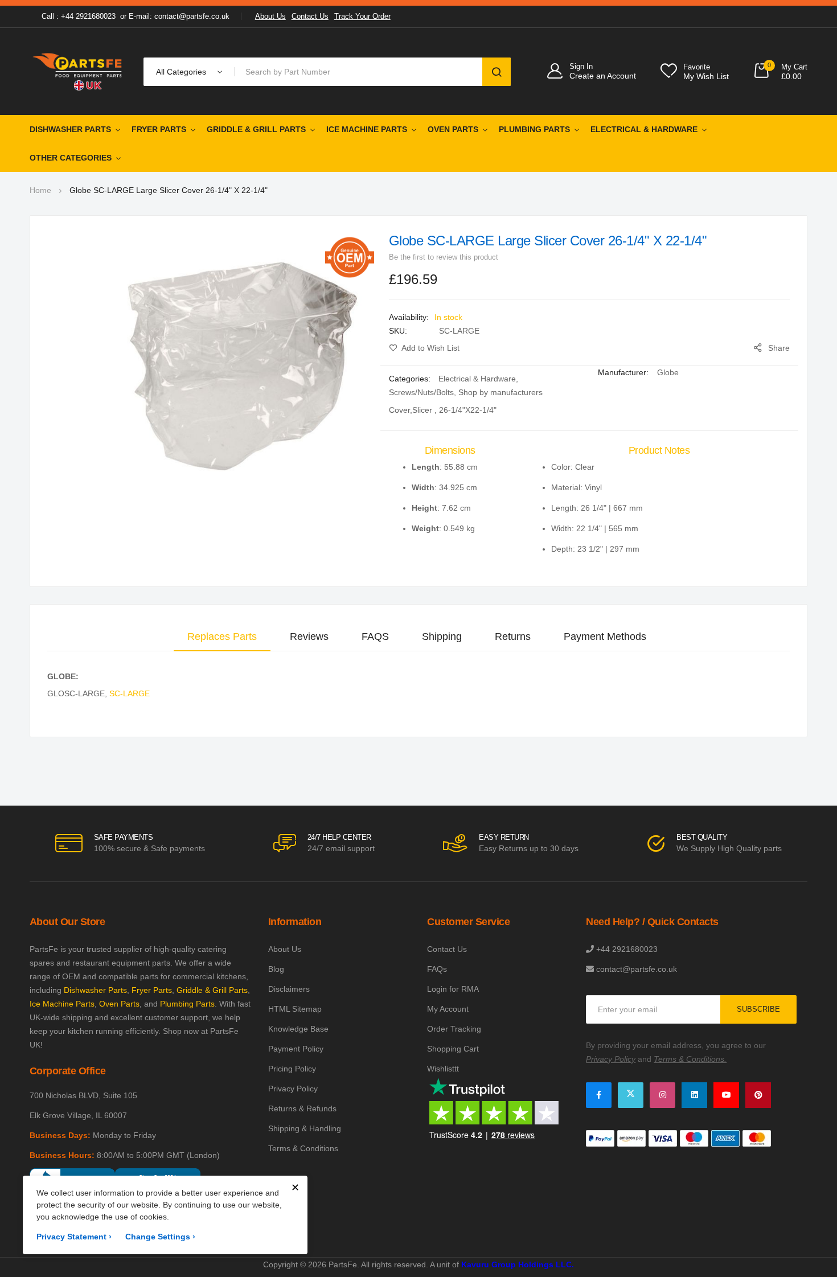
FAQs (437, 969)
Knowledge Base (298, 1028)
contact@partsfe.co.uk (636, 969)
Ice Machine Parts (366, 129)
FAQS (375, 636)
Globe (668, 372)
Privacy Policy (293, 1088)
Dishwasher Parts (70, 129)
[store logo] (78, 71)
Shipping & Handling (304, 1128)
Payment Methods (605, 636)
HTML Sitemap (295, 1008)
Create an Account (602, 76)
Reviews (309, 636)
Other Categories (71, 157)
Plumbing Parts (534, 129)
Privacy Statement (74, 1236)
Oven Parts (453, 129)
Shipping (442, 636)
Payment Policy (295, 1048)
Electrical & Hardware (644, 129)
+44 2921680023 (627, 949)
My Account (448, 1008)
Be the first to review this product (443, 257)
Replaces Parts (222, 636)
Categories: (411, 378)
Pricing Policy (292, 1068)
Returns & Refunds (302, 1108)
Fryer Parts (159, 129)
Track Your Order (362, 16)
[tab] (222, 636)
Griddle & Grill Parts (256, 129)
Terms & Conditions (303, 1148)
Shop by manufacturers (500, 392)
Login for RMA (453, 988)
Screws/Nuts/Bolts (421, 392)
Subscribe (758, 1009)
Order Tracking (454, 1028)
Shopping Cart (453, 1048)
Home (40, 190)
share (779, 347)
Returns (513, 636)
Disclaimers (289, 988)
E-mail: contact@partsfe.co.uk (179, 16)
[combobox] (360, 72)
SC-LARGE (129, 693)
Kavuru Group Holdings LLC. (517, 1264)
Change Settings (160, 1236)
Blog (276, 969)
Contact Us (310, 16)
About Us (270, 16)
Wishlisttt (443, 1068)
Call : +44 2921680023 (79, 16)
